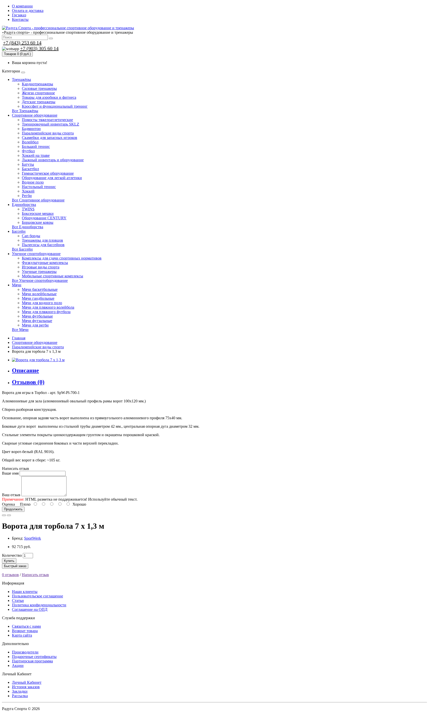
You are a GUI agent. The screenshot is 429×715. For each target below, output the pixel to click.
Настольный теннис (39, 187)
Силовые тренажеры (39, 88)
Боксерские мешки (38, 213)
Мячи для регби (35, 325)
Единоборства (24, 204)
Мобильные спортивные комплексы (52, 276)
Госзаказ (19, 15)
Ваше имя (10, 473)
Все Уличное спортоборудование (40, 280)
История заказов (26, 687)
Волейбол (30, 142)
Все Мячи (20, 329)
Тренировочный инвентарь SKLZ (50, 124)
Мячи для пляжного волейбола (48, 307)
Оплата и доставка (27, 10)
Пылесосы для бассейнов (43, 245)
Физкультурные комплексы (45, 262)
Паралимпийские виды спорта (48, 133)
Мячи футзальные (37, 321)
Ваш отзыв (11, 495)
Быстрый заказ (15, 566)
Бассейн (19, 231)
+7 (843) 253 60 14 (22, 42)
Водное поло (33, 182)
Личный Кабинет (26, 682)
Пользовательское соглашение (37, 596)
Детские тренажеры (38, 102)
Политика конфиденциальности (39, 605)
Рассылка (20, 696)
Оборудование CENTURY (44, 218)
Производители (25, 652)
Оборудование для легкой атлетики (52, 178)
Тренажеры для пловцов (42, 240)
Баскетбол (30, 169)
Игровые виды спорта (40, 267)
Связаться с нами (26, 626)
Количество (12, 555)
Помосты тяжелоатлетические (47, 120)
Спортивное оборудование (34, 115)
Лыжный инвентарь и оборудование (53, 160)
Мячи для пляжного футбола (46, 312)
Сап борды (31, 236)
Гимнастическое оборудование (48, 173)
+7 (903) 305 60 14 (39, 48)
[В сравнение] (9, 515)
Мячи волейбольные (39, 294)
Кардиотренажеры (37, 84)
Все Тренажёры (25, 111)
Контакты (20, 19)
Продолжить (13, 509)
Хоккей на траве (36, 155)
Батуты (28, 164)
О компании (22, 6)
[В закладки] (4, 515)
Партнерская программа (32, 661)
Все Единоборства (27, 227)
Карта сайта (22, 635)
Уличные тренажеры (39, 271)
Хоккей (28, 191)
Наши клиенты (24, 591)
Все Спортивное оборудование (38, 200)
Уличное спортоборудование (36, 254)
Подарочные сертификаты (34, 656)
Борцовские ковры (37, 222)
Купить (9, 561)
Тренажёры (21, 79)
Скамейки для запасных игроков (49, 137)
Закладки (20, 691)
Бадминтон (31, 129)
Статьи (18, 600)
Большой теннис (36, 146)
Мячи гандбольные (38, 298)
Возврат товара (25, 631)
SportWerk (32, 538)
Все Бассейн (22, 249)
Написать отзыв (35, 575)
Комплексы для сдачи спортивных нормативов (62, 258)
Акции (18, 665)
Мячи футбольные (37, 316)
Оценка (8, 504)
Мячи (16, 285)
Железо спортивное (38, 93)
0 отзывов (10, 575)
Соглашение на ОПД (29, 609)
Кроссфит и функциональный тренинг (55, 106)
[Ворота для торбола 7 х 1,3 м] (38, 360)
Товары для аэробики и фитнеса (49, 97)
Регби (27, 196)
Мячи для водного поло (42, 303)
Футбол (28, 151)
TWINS (28, 209)
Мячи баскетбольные (40, 289)
